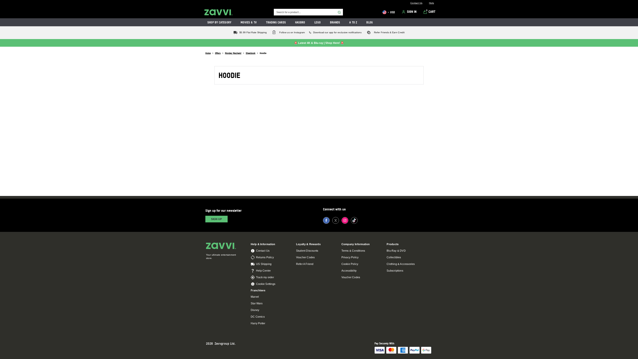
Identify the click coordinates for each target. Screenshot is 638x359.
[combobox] (308, 12)
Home (208, 53)
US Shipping (263, 264)
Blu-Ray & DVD (396, 250)
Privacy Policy (350, 257)
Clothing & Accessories (401, 264)
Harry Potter (258, 323)
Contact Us (262, 250)
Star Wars (257, 303)
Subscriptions (395, 270)
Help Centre (263, 270)
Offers (218, 53)
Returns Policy (265, 257)
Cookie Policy (349, 264)
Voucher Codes (305, 257)
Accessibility (349, 270)
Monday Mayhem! (233, 53)
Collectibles (394, 257)
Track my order (265, 277)
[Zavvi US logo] (218, 12)
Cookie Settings (265, 284)
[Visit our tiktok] (354, 220)
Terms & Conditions (353, 250)
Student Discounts (307, 250)
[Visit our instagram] (345, 220)
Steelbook (250, 53)
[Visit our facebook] (326, 220)
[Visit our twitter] (335, 220)
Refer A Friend (305, 264)
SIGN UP (216, 219)
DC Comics (258, 316)
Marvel (255, 296)
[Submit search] (339, 12)
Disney (255, 310)
